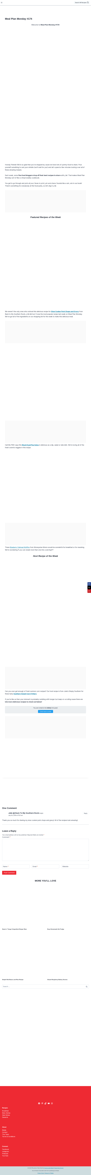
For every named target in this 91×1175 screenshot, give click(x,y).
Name (6, 866)
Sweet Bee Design (58, 1168)
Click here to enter (45, 711)
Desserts (5, 1117)
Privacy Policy (41, 1173)
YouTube (5, 1156)
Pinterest (5, 1153)
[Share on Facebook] (89, 584)
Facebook (5, 1149)
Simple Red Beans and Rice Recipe (12, 979)
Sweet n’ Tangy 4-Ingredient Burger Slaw (14, 929)
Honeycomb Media (49, 1168)
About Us (47, 1173)
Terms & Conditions (8, 1136)
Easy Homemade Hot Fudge (55, 929)
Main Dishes (6, 1113)
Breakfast (5, 1111)
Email (35, 866)
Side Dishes (6, 1115)
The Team (5, 1134)
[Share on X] (89, 587)
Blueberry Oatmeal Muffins (20, 547)
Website (65, 866)
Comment (6, 837)
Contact (4, 1132)
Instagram (5, 1151)
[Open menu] (1, 2)
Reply (85, 813)
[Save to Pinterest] (89, 591)
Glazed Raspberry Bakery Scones (57, 979)
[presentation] (23, 906)
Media (4, 1130)
